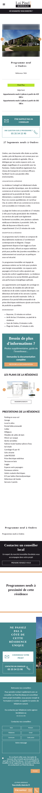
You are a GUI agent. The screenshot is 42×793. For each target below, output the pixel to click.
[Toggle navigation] (4, 4)
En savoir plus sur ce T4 (21, 401)
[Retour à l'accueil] (23, 4)
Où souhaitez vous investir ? (21, 11)
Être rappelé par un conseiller (18, 120)
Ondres (22, 66)
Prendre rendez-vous (21, 563)
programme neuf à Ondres (15, 237)
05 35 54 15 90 (21, 716)
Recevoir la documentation (21, 364)
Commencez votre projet (17, 656)
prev (2, 39)
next (39, 39)
